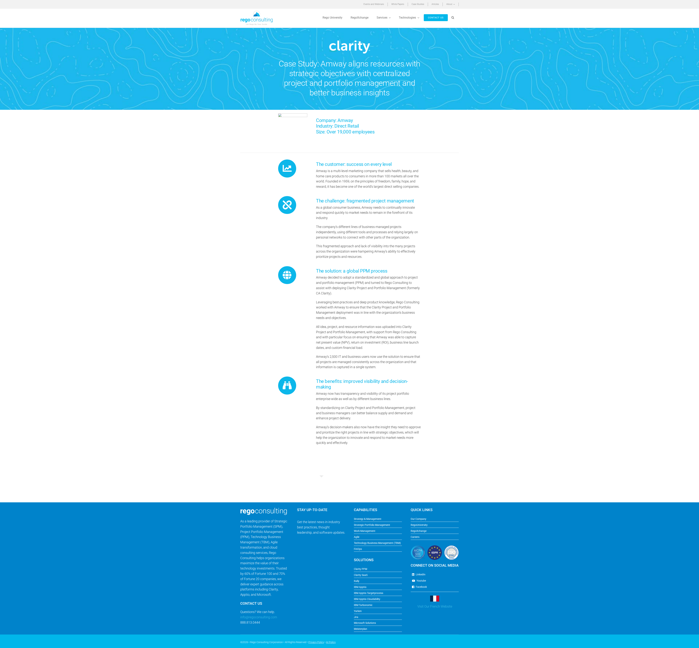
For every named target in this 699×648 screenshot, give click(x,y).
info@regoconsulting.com (258, 617)
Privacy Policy (316, 642)
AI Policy (331, 642)
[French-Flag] (434, 597)
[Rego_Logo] (256, 12)
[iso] (451, 547)
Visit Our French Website (434, 606)
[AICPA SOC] (418, 547)
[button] (453, 17)
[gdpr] (434, 547)
